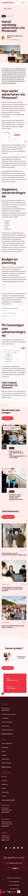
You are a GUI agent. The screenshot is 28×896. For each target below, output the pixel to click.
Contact (4, 796)
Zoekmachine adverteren (9, 714)
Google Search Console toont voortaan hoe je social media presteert (12, 588)
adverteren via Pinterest (13, 393)
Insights (4, 788)
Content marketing (7, 722)
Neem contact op (7, 668)
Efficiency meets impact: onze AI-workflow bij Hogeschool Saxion (16, 497)
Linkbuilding (5, 718)
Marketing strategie (7, 730)
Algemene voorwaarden (14, 878)
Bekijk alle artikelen (8, 517)
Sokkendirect (5, 759)
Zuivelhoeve (5, 747)
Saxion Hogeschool (7, 743)
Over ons (4, 776)
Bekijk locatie (5, 812)
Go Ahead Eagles (6, 763)
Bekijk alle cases (7, 418)
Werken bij (5, 784)
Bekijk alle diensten (7, 733)
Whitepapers (5, 792)
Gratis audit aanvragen (8, 800)
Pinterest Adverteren (20, 75)
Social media (5, 726)
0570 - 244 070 (11, 688)
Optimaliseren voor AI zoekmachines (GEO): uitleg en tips (14, 554)
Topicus (4, 751)
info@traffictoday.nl (12, 680)
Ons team (4, 780)
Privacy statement (14, 881)
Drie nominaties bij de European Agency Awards (13, 626)
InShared (4, 755)
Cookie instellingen (14, 885)
